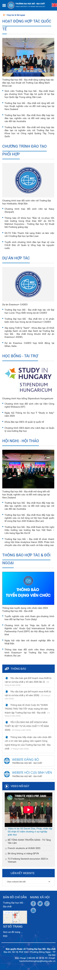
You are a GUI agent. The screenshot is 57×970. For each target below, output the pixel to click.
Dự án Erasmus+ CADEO (15, 304)
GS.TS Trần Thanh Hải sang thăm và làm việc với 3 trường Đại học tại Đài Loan (29, 234)
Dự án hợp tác (16, 257)
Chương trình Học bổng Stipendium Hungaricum (27, 398)
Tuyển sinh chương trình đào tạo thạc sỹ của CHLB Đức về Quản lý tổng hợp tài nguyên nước (29, 245)
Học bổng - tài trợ (20, 355)
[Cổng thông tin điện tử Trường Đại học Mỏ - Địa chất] (4, 15)
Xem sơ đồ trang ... (13, 931)
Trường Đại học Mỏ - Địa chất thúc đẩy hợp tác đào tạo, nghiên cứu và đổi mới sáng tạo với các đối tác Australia (29, 118)
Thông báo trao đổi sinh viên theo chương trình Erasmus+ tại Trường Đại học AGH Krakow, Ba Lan (29, 652)
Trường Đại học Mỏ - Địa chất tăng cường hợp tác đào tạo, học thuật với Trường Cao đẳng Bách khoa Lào (28, 82)
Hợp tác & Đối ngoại (16, 15)
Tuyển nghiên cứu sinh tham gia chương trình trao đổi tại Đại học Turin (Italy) (29, 618)
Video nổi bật (20, 786)
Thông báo (18, 668)
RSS (5, 936)
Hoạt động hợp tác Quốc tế (26, 25)
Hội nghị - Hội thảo (20, 440)
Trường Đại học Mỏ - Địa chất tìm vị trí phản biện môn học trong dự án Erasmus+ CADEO (29, 320)
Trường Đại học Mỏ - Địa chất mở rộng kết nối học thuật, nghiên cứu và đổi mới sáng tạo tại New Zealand (29, 106)
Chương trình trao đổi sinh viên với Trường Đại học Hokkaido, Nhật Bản (26, 202)
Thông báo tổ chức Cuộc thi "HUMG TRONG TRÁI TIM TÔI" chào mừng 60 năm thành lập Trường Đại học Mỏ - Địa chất (26, 708)
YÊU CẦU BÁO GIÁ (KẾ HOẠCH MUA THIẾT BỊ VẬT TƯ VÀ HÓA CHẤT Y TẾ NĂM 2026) (27, 726)
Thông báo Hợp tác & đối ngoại (26, 558)
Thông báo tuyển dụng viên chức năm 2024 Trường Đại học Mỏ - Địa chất (25, 609)
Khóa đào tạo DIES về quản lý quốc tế (24, 421)
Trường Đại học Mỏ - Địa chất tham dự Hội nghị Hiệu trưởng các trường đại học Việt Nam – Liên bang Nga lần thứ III (29, 529)
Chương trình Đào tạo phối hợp (24, 150)
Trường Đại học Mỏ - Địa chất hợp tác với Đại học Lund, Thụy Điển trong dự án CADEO (29, 311)
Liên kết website (23, 873)
